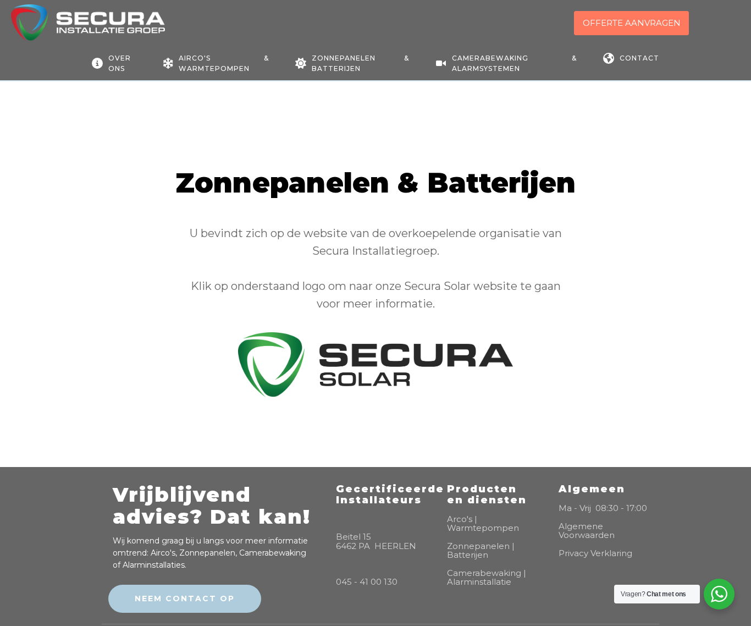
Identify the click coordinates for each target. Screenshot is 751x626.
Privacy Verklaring (595, 553)
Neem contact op (185, 598)
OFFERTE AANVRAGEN (632, 23)
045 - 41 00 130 (366, 582)
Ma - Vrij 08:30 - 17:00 (603, 508)
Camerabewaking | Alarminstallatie (486, 578)
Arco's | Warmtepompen (483, 524)
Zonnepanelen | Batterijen (481, 551)
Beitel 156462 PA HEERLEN (376, 541)
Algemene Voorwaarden (587, 531)
